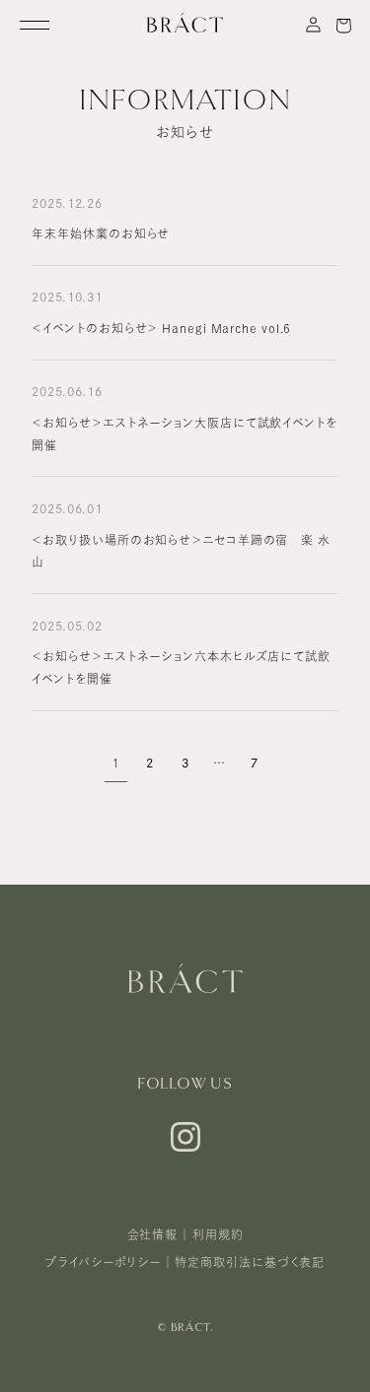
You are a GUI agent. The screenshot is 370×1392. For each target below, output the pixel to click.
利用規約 (218, 1234)
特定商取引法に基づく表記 (250, 1262)
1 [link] (115, 762)
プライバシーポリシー (103, 1262)
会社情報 (153, 1234)
